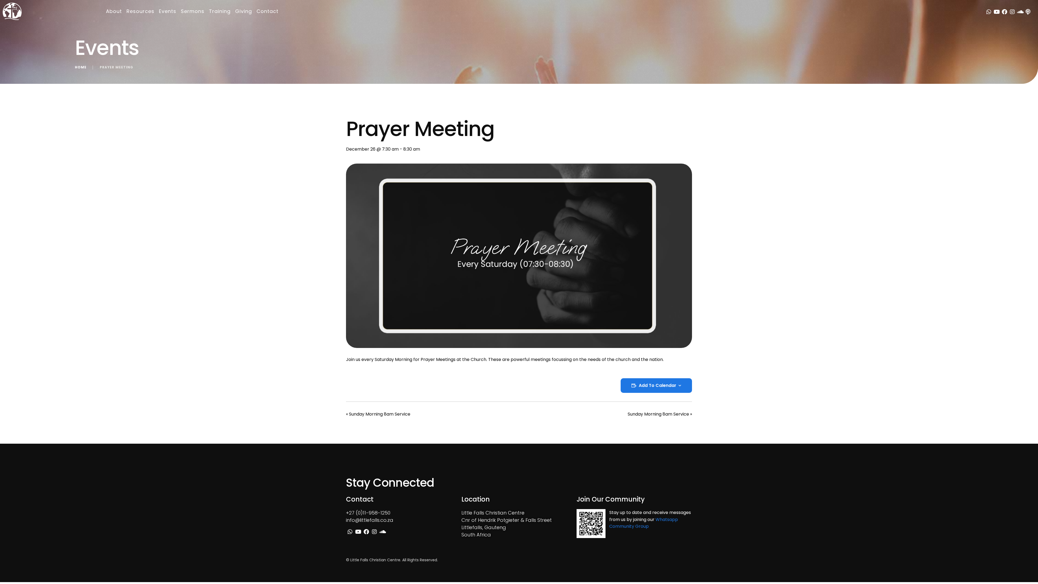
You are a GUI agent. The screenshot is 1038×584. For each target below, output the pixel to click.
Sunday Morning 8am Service (378, 414)
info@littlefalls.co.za (369, 520)
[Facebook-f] (1004, 12)
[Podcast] (1028, 12)
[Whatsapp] (989, 12)
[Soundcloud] (1020, 12)
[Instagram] (1012, 12)
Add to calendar (657, 386)
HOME (80, 67)
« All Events (358, 109)
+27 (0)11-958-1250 (368, 512)
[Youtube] (996, 12)
